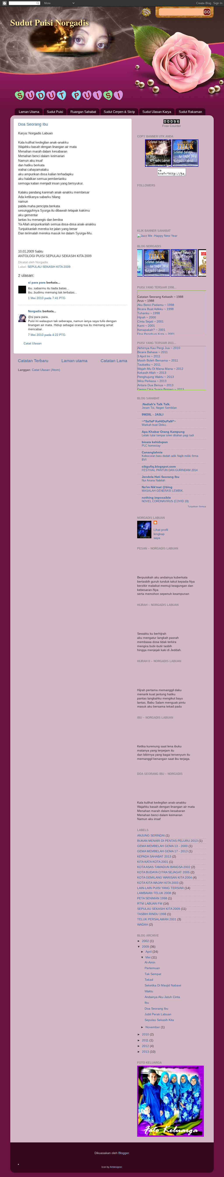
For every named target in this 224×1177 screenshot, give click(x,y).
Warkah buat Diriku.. (155, 424)
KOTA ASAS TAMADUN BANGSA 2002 (163, 867)
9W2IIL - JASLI (152, 414)
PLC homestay (151, 445)
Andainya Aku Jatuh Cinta (162, 997)
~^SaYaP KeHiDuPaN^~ (159, 421)
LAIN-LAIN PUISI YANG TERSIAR (160, 888)
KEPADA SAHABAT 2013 (154, 856)
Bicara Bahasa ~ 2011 (152, 352)
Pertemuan (152, 968)
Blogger (123, 1153)
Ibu (147, 1002)
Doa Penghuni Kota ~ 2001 (156, 334)
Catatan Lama (114, 360)
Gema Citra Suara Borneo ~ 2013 (160, 389)
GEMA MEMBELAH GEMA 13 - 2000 (162, 846)
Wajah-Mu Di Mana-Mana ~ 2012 (160, 368)
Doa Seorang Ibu (33, 124)
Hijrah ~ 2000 (146, 317)
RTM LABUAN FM (149, 903)
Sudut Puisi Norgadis (49, 22)
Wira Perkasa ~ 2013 (151, 381)
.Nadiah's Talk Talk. (156, 404)
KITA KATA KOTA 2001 (152, 861)
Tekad (149, 979)
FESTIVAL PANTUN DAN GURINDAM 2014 (170, 470)
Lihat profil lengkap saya (161, 534)
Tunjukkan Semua (197, 506)
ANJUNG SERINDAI (151, 835)
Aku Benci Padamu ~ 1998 (155, 305)
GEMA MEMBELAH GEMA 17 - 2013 (162, 851)
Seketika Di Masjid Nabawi (163, 985)
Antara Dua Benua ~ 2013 (155, 385)
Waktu (149, 991)
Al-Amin (150, 962)
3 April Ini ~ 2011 (148, 356)
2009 (146, 946)
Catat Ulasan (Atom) (46, 370)
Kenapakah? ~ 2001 (151, 330)
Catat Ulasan (33, 343)
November (153, 1027)
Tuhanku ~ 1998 (148, 313)
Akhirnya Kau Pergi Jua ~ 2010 (158, 348)
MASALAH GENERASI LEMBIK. (163, 490)
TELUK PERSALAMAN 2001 (156, 919)
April (148, 951)
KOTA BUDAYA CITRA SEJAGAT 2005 (163, 872)
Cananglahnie (152, 452)
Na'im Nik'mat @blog (157, 487)
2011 (145, 1040)
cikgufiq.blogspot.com (159, 466)
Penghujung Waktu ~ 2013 (155, 377)
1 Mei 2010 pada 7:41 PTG (46, 298)
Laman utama (74, 360)
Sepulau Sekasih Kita (159, 1020)
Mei (148, 957)
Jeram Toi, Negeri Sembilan (159, 407)
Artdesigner (116, 1167)
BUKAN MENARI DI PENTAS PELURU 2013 (167, 840)
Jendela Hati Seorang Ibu (160, 477)
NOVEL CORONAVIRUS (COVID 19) (165, 501)
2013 (146, 1051)
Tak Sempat (153, 974)
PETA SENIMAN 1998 (152, 898)
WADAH (142, 924)
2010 (146, 1034)
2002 (146, 941)
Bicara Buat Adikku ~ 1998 (155, 309)
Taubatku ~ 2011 (149, 364)
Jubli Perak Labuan (158, 1014)
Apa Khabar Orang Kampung (163, 431)
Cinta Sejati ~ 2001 (150, 321)
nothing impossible (156, 497)
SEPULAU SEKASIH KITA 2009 (49, 266)
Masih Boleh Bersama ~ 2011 (157, 360)
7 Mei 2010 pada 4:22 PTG (46, 335)
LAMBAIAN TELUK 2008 (154, 893)
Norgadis (35, 311)
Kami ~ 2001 (146, 325)
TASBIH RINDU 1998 (151, 914)
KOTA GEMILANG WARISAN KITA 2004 (164, 877)
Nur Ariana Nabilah (153, 480)
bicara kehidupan (155, 442)
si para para (37, 282)
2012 (146, 1046)
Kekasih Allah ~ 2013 (151, 372)
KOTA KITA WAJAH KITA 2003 (157, 882)
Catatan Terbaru (33, 360)
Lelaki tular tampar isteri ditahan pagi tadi (168, 435)
